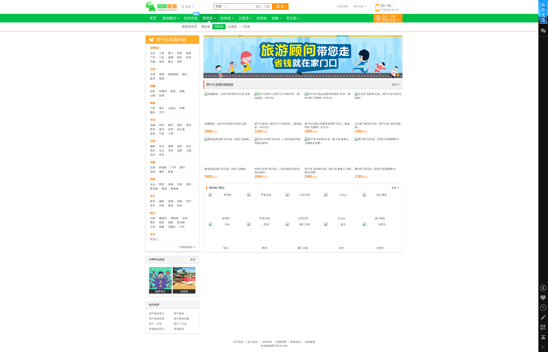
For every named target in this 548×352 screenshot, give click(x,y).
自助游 (225, 18)
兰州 (152, 226)
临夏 (161, 226)
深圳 (179, 61)
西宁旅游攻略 (181, 318)
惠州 (182, 167)
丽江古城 (303, 247)
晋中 (152, 205)
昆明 (179, 53)
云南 (152, 69)
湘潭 (170, 146)
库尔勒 (181, 222)
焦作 (152, 150)
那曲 (182, 91)
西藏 (152, 86)
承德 (170, 201)
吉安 (188, 146)
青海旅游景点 (156, 328)
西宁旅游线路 (156, 318)
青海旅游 (179, 328)
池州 (179, 146)
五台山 (341, 218)
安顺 (170, 184)
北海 (152, 167)
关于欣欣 (238, 341)
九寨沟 (380, 247)
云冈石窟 (303, 218)
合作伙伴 (267, 341)
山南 (152, 95)
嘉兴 (161, 129)
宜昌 (161, 154)
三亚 (267, 6)
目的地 (261, 18)
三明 (170, 133)
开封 (170, 150)
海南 (152, 102)
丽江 (184, 74)
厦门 (258, 6)
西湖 (264, 247)
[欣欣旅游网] (161, 7)
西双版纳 (173, 74)
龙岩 (152, 133)
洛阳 (179, 150)
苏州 (188, 57)
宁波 (161, 133)
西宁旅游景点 (156, 313)
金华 (170, 129)
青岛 (161, 61)
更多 (192, 259)
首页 (152, 18)
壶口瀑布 (380, 218)
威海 (161, 201)
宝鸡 (184, 218)
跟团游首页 (189, 26)
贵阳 (188, 184)
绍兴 (188, 125)
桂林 (188, 53)
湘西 (152, 146)
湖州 (179, 125)
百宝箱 (291, 18)
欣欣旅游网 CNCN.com (274, 345)
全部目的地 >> (187, 247)
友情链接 (310, 341)
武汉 (152, 154)
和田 (161, 222)
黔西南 (174, 188)
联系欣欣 (295, 341)
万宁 (161, 112)
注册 (393, 16)
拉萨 (152, 91)
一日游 (245, 26)
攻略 (275, 18)
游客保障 (342, 6)
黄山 (170, 61)
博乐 (152, 222)
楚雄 (161, 78)
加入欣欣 (252, 341)
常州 (152, 129)
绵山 (225, 247)
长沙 (161, 146)
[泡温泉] (184, 278)
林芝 (173, 91)
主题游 (243, 18)
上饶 (188, 150)
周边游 (205, 26)
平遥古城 (264, 218)
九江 (161, 150)
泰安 (170, 205)
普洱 (152, 78)
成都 (170, 57)
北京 (152, 53)
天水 (182, 226)
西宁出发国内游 (171, 39)
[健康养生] (160, 278)
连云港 (181, 129)
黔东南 (154, 188)
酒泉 (170, 222)
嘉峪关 (163, 218)
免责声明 (281, 341)
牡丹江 (154, 239)
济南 (179, 201)
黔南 (164, 188)
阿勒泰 (174, 218)
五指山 (172, 108)
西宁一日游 (155, 323)
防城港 (163, 167)
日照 (161, 205)
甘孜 (179, 184)
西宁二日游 (180, 323)
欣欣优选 (191, 18)
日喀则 (163, 91)
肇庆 (161, 171)
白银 (152, 218)
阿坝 (161, 184)
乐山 (152, 184)
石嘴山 (172, 226)
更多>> (396, 84)
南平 (170, 125)
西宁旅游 (179, 313)
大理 (152, 74)
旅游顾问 (169, 18)
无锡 (152, 61)
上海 (161, 53)
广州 (152, 57)
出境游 (232, 26)
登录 (384, 16)
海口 (161, 108)
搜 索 (280, 6)
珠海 (170, 171)
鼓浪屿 (226, 218)
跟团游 (208, 18)
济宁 (188, 201)
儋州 (152, 112)
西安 (179, 57)
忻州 (179, 205)
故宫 (341, 247)
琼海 (182, 108)
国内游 (218, 26)
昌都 (161, 95)
